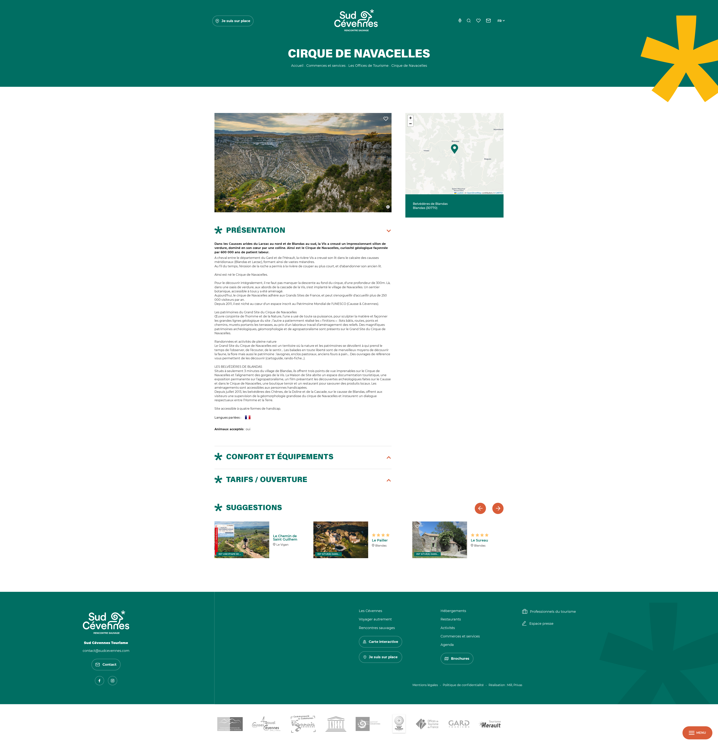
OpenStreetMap (474, 192)
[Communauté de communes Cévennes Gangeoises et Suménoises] (230, 724)
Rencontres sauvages (377, 628)
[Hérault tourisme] (490, 724)
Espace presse (541, 624)
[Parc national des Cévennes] (369, 724)
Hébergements (453, 611)
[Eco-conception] (459, 21)
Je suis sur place (236, 21)
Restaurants (451, 619)
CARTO (499, 192)
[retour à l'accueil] (356, 21)
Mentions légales (425, 685)
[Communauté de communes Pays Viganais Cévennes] (303, 724)
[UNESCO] (336, 724)
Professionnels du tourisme (553, 612)
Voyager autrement (375, 619)
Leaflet (459, 192)
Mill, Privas (514, 685)
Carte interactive (383, 642)
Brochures (460, 659)
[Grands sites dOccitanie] (399, 725)
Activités (448, 628)
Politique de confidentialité (463, 685)
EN (500, 25)
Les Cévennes (370, 611)
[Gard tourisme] (459, 724)
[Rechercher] (469, 21)
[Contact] (488, 21)
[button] (454, 149)
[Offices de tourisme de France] (427, 725)
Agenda (447, 645)
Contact (109, 665)
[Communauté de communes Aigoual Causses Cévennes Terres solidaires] (266, 724)
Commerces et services (460, 636)
